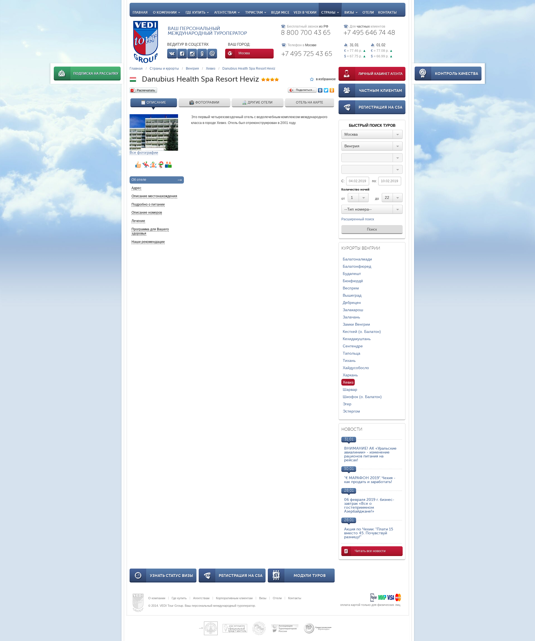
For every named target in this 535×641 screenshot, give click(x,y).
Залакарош (353, 310)
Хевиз (210, 68)
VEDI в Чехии (305, 12)
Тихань (349, 360)
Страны (328, 12)
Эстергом (351, 411)
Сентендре (353, 346)
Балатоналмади (357, 259)
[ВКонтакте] (320, 90)
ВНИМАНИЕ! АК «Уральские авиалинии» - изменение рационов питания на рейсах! (370, 454)
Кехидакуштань (357, 339)
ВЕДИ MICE (280, 12)
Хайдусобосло (356, 367)
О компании (165, 12)
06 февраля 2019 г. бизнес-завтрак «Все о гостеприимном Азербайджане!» (369, 505)
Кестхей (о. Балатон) (362, 331)
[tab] (154, 103)
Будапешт (352, 273)
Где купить (195, 12)
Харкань (350, 375)
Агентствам (225, 12)
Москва (244, 53)
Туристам (254, 12)
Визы (349, 12)
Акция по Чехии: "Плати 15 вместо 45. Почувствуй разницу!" (368, 533)
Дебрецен (352, 302)
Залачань (351, 317)
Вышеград (352, 295)
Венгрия (192, 68)
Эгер (347, 404)
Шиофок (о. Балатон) (362, 396)
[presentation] (157, 180)
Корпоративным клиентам (234, 598)
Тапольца (351, 353)
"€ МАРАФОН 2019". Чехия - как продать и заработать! (369, 480)
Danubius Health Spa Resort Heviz (248, 68)
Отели (368, 12)
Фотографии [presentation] (207, 102)
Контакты (387, 12)
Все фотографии (144, 152)
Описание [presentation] (156, 102)
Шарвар (350, 389)
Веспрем (351, 288)
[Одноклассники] (332, 90)
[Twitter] (326, 90)
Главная (140, 12)
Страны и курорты (164, 68)
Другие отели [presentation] (260, 102)
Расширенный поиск (357, 219)
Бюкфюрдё (353, 281)
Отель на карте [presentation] (309, 102)
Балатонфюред (357, 266)
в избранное (326, 79)
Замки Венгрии (356, 324)
